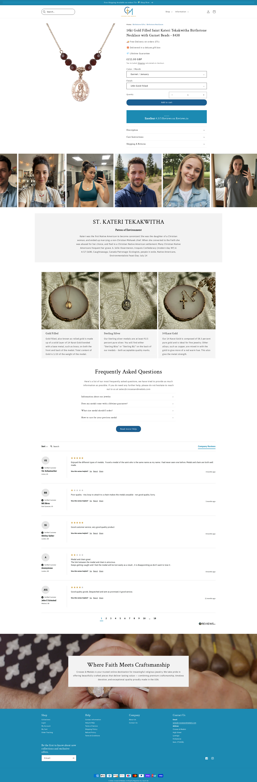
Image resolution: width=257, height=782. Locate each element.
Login (43, 723)
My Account (46, 726)
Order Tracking (47, 732)
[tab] (207, 447)
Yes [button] (91, 471)
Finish (129, 81)
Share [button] (101, 471)
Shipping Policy (91, 729)
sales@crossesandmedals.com (184, 723)
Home (128, 24)
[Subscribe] (73, 758)
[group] (128, 469)
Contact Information (93, 720)
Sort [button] (43, 446)
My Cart (44, 729)
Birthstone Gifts (139, 24)
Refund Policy (90, 732)
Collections (45, 720)
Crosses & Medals (119, 780)
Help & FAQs (90, 723)
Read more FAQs (128, 429)
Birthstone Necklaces (155, 24)
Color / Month (133, 69)
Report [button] (95, 471)
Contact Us (133, 723)
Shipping (141, 63)
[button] (58, 12)
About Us (132, 720)
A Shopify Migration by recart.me (137, 780)
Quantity (129, 94)
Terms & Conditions (92, 736)
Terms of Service (91, 726)
